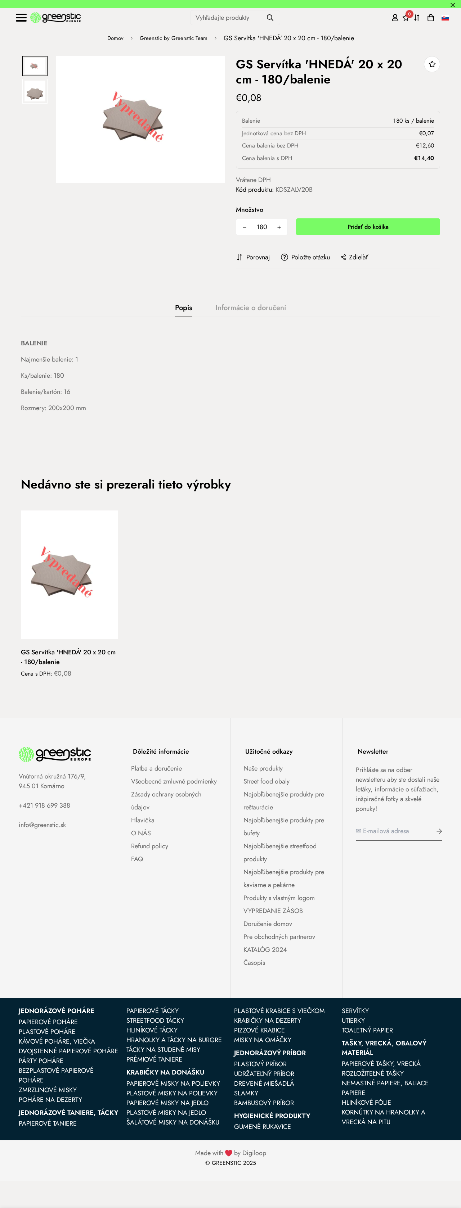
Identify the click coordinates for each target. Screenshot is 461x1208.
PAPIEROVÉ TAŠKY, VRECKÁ (381, 1063)
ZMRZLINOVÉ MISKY (48, 1090)
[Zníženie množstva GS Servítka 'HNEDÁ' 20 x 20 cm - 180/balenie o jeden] (244, 227)
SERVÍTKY (355, 1011)
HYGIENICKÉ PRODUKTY (272, 1116)
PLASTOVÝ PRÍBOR (260, 1064)
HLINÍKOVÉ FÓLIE (366, 1102)
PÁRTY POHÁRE (41, 1061)
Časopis (254, 962)
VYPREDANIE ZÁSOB (273, 911)
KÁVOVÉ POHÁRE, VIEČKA (57, 1041)
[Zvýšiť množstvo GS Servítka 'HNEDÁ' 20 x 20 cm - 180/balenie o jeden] (279, 227)
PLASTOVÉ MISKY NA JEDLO (166, 1112)
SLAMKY (246, 1093)
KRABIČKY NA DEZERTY (267, 1020)
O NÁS (141, 833)
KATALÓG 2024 (265, 949)
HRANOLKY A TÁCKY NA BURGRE (174, 1040)
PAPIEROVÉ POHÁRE (48, 1022)
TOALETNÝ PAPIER (367, 1030)
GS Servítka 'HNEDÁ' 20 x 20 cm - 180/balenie (68, 657)
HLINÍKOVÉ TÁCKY (152, 1030)
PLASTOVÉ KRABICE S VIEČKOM (279, 1011)
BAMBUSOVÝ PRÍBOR (264, 1103)
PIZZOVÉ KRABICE (259, 1030)
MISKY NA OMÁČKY (262, 1040)
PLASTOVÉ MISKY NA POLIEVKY (172, 1093)
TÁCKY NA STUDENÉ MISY (163, 1049)
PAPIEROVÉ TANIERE (48, 1123)
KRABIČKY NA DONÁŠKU (165, 1072)
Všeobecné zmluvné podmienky (174, 781)
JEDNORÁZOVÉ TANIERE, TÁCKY (68, 1112)
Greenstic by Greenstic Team (173, 38)
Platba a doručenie (156, 768)
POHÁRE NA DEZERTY (50, 1099)
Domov (115, 38)
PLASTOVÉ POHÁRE (47, 1031)
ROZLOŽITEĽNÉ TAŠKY (373, 1073)
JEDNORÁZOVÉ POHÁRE (56, 1011)
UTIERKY (353, 1020)
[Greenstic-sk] (55, 17)
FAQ (137, 859)
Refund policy (149, 846)
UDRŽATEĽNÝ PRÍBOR (264, 1073)
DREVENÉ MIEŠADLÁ (264, 1083)
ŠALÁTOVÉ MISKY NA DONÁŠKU (172, 1122)
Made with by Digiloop (230, 1153)
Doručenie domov (267, 923)
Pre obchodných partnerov (279, 936)
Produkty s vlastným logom (279, 898)
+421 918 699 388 (44, 805)
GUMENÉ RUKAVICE (262, 1126)
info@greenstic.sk (42, 825)
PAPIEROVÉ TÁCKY (152, 1011)
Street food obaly (266, 781)
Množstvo (249, 209)
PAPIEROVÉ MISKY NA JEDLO (167, 1103)
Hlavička (143, 820)
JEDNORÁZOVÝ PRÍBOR (270, 1053)
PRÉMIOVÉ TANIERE (154, 1059)
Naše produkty (263, 768)
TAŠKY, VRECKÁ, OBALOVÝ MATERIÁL (384, 1048)
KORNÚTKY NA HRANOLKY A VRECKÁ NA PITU (383, 1117)
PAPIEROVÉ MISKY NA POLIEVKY (173, 1083)
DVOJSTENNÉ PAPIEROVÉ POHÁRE (68, 1051)
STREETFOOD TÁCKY (155, 1020)
